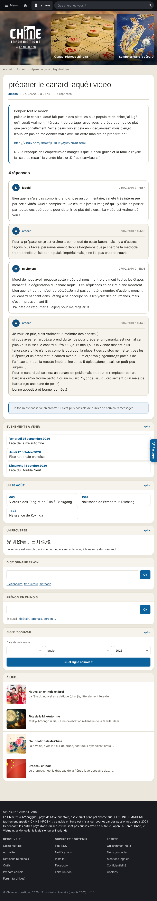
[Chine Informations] (25, 34)
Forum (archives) (14, 878)
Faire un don (27, 46)
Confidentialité (116, 865)
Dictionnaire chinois (16, 859)
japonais (36, 618)
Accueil (7, 69)
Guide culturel (12, 845)
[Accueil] (25, 5)
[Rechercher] (150, 5)
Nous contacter (117, 852)
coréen (48, 618)
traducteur (31, 584)
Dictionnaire (14, 584)
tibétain (24, 618)
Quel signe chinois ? (78, 662)
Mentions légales (118, 859)
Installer (60, 859)
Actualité (9, 852)
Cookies (112, 872)
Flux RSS (61, 845)
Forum (21, 69)
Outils (7, 865)
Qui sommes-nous (119, 845)
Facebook (61, 865)
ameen (13, 93)
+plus (147, 426)
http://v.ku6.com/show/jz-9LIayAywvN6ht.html (50, 143)
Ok (145, 574)
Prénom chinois (13, 872)
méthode (45, 584)
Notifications (63, 852)
